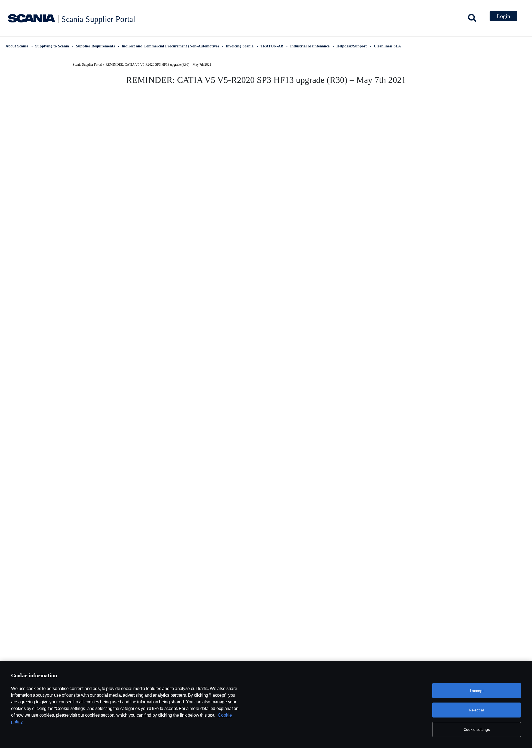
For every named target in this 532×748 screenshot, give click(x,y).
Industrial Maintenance (309, 46)
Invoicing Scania (240, 46)
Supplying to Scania (52, 46)
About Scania (17, 46)
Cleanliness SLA (387, 46)
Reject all (477, 710)
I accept (477, 690)
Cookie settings (477, 729)
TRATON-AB (271, 46)
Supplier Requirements (95, 46)
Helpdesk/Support (351, 46)
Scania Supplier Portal (98, 19)
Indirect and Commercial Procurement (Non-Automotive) (170, 46)
